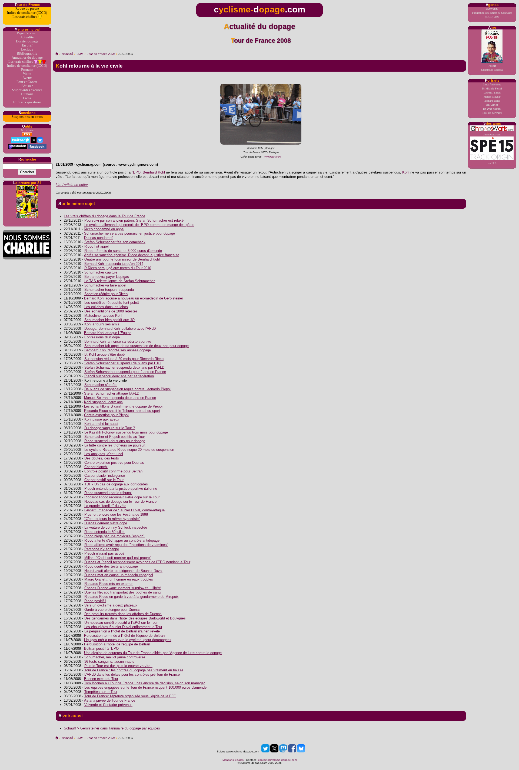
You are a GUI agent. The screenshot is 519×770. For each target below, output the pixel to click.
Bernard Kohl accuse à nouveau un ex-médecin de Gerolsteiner (133, 298)
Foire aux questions (27, 102)
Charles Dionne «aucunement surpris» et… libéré (122, 588)
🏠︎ (56, 53)
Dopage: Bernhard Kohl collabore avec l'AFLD (120, 328)
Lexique (27, 49)
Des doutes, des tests (101, 458)
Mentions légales (233, 759)
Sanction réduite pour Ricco (106, 294)
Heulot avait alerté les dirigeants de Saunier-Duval (123, 571)
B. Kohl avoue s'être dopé (104, 354)
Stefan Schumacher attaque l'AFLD (111, 393)
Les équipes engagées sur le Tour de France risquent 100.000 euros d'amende (145, 687)
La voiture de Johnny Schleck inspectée (115, 527)
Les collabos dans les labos (106, 307)
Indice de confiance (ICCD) (27, 13)
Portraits (27, 70)
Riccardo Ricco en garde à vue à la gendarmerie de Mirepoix (131, 597)
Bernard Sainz (492, 100)
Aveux (27, 78)
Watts (27, 74)
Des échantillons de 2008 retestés (111, 311)
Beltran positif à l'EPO (101, 648)
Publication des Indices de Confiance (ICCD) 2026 (492, 12)
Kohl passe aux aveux (101, 419)
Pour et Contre (27, 82)
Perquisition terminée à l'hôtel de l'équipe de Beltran (124, 636)
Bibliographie (27, 53)
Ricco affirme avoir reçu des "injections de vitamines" (126, 545)
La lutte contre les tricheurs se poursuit (114, 445)
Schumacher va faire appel (105, 285)
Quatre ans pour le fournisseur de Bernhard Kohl (122, 259)
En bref (27, 45)
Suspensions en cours (27, 117)
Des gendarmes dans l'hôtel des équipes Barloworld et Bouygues (135, 618)
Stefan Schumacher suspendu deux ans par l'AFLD (124, 367)
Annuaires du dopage (27, 57)
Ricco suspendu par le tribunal (108, 493)
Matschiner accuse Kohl (103, 316)
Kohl (405, 172)
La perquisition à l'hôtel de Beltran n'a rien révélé (122, 631)
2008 (80, 53)
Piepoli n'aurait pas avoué (104, 553)
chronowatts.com (492, 134)
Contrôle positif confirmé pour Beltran (113, 471)
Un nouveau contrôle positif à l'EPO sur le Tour (121, 623)
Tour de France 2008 (101, 53)
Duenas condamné (98, 238)
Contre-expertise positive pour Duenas (114, 463)
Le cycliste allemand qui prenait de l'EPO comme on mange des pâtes (139, 225)
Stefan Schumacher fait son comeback (114, 242)
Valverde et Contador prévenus (108, 705)
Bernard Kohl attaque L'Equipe (107, 333)
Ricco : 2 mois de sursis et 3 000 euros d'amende (123, 251)
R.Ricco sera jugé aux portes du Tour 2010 (117, 268)
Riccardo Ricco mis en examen (108, 584)
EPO (137, 172)
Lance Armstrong (492, 84)
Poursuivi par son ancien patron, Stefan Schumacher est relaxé (134, 220)
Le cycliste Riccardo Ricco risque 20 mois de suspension (129, 450)
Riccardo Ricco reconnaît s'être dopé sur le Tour (121, 497)
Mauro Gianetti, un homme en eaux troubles (118, 579)
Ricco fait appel (96, 246)
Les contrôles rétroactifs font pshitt (111, 303)
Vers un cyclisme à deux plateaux (110, 605)
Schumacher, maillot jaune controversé (114, 657)
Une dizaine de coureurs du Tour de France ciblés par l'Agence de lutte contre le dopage (153, 653)
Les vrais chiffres (25, 17)
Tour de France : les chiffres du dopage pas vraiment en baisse (133, 670)
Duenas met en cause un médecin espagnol (118, 575)
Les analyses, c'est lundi (103, 454)
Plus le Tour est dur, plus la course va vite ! (118, 666)
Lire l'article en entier (72, 185)
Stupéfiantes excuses (27, 90)
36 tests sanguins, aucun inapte (109, 661)
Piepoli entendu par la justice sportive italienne (120, 488)
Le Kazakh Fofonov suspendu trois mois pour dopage (126, 432)
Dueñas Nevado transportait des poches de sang (122, 592)
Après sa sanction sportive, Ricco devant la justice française (131, 255)
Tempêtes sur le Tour (100, 692)
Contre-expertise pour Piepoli (106, 415)
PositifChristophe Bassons (492, 67)
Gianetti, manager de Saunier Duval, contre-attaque (124, 510)
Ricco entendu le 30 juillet (104, 532)
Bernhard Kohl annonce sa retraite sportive (117, 341)
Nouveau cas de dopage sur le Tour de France (120, 501)
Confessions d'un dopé (102, 337)
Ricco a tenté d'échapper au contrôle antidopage (121, 540)
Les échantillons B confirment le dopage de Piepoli (123, 406)
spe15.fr (492, 163)
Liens (27, 98)
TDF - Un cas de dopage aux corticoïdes (116, 484)
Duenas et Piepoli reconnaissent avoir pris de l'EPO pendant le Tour (137, 562)
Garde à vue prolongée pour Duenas (112, 610)
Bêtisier (27, 86)
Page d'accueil (27, 33)
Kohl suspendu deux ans (103, 402)
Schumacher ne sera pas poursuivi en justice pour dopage (129, 233)
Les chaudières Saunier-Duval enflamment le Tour (123, 627)
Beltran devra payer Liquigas (106, 277)
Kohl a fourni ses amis (101, 324)
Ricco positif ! (95, 601)
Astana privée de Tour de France (109, 700)
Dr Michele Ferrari (492, 88)
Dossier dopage (27, 41)
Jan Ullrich (492, 104)
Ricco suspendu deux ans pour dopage (114, 441)
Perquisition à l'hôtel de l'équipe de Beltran (117, 644)
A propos (27, 130)
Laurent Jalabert (492, 92)
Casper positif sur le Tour (104, 480)
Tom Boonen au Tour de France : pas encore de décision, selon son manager (144, 683)
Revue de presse (27, 9)
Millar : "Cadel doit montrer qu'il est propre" (117, 558)
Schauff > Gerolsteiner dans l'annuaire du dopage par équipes (112, 728)
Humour (27, 94)
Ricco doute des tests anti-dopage (111, 566)
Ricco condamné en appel (104, 229)
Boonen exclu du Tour (101, 679)
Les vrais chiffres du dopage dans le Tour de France (104, 216)
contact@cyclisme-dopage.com (277, 759)
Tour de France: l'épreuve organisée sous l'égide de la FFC (130, 696)
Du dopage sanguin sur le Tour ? (109, 428)
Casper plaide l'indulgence (104, 476)
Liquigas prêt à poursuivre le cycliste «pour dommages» (127, 640)
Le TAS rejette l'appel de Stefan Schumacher (119, 281)
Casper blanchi (96, 467)
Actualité (27, 37)
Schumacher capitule (100, 272)
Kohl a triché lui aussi (101, 424)
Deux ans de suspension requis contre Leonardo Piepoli (127, 389)
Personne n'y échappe (101, 549)
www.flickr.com (272, 156)
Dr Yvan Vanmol (492, 108)
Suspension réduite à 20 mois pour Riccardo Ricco (124, 359)
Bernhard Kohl (154, 172)
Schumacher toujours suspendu (109, 290)
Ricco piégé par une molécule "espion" (114, 536)
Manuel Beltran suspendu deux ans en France (120, 398)
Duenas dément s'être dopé (105, 523)
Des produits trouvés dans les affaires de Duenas (123, 614)
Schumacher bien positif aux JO (109, 320)
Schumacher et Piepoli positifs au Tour (114, 437)
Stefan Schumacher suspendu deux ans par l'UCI (122, 363)
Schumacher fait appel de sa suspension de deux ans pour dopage (136, 346)
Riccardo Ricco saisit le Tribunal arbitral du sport (122, 411)
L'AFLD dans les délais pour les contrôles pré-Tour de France (132, 674)
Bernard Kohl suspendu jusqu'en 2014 (113, 264)
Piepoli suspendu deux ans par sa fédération (119, 376)
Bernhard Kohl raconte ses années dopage (117, 350)
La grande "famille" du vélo (105, 506)
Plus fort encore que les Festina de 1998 (116, 514)
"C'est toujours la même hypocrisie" (112, 519)
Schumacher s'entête (100, 385)
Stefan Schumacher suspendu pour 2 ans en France (125, 372)
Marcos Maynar (492, 96)
